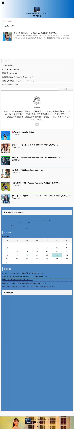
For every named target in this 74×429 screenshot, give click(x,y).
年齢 (36, 38)
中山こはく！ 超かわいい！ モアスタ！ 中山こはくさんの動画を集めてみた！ (42, 196)
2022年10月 (6, 389)
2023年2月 (6, 381)
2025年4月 (6, 330)
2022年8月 (6, 393)
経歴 (68, 38)
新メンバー (42, 38)
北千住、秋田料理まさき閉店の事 (11, 223)
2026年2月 (6, 310)
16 (67, 251)
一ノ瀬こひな (17, 38)
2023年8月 (6, 369)
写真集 (25, 38)
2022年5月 (6, 399)
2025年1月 (5, 336)
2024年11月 (6, 340)
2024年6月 (6, 350)
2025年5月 (6, 328)
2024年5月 (6, 352)
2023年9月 (6, 367)
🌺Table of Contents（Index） (23, 132)
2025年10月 (6, 318)
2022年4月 (6, 401)
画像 (64, 38)
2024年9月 (6, 344)
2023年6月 (6, 373)
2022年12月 (6, 385)
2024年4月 (6, 353)
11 (17, 251)
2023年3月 (6, 379)
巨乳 (32, 38)
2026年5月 (6, 304)
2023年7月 (6, 371)
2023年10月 (6, 365)
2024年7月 (6, 348)
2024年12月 (6, 338)
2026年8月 (6, 298)
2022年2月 (6, 405)
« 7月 (4, 265)
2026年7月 (6, 300)
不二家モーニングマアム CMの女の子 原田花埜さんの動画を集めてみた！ (22, 220)
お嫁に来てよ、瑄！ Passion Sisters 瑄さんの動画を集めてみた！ (37, 183)
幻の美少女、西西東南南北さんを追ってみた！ (29, 170)
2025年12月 (6, 314)
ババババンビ (55, 35)
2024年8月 (6, 346)
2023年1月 (5, 383)
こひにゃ (41, 35)
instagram (29, 35)
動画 (29, 38)
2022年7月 (6, 395)
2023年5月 (6, 375)
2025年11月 (6, 316)
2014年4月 (5, 407)
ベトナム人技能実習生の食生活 (10, 228)
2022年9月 (6, 391)
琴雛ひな (59, 38)
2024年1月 (5, 359)
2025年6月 (6, 326)
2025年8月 (6, 322)
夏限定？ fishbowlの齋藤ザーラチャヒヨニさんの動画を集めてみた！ (38, 157)
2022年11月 (6, 387)
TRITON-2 (37, 16)
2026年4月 (6, 306)
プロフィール (65, 35)
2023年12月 (6, 361)
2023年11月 (6, 363)
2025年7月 (6, 324)
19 (27, 255)
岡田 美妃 (25, 223)
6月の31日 (5, 225)
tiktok (35, 35)
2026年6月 (6, 302)
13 (37, 251)
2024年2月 (6, 357)
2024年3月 (6, 355)
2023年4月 (6, 377)
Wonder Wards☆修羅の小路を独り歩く (40, 419)
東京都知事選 (51, 38)
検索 (65, 89)
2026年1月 (5, 312)
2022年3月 (6, 403)
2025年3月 (6, 332)
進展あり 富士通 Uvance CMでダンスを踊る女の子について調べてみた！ (22, 217)
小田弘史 (23, 228)
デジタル (47, 35)
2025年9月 (6, 320)
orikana (47, 220)
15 (57, 251)
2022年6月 (6, 397)
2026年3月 (6, 308)
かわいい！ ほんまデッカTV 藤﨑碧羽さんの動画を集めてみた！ (36, 145)
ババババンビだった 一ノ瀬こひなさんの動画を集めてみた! (35, 33)
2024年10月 (6, 342)
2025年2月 (6, 334)
